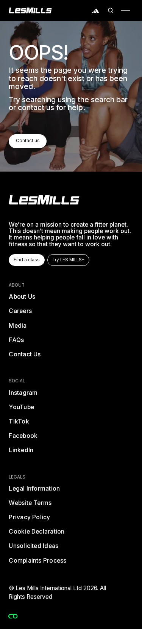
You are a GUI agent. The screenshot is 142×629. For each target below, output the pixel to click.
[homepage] (44, 200)
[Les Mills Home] (30, 11)
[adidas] (95, 10)
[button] (110, 10)
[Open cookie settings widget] (13, 616)
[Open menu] (125, 10)
